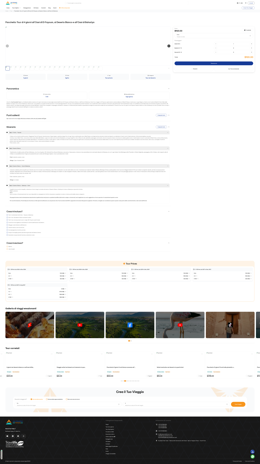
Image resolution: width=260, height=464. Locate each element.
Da (17, 403)
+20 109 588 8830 (162, 424)
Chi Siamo (36, 8)
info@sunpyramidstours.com (165, 434)
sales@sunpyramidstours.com (165, 436)
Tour (11, 11)
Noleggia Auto (27, 8)
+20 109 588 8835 (162, 427)
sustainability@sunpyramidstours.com (167, 437)
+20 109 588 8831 (162, 426)
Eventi (54, 8)
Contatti (43, 8)
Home (7, 8)
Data (178, 34)
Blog (49, 8)
